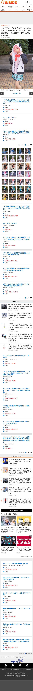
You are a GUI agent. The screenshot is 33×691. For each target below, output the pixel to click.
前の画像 (2, 93)
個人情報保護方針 (28, 669)
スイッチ (16, 6)
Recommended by (24, 556)
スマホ (10, 9)
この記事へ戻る (16, 93)
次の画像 (31, 93)
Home (6, 666)
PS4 (30, 6)
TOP (16, 661)
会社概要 (21, 669)
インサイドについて (5, 669)
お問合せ (12, 669)
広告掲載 (17, 669)
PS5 (23, 6)
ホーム (3, 6)
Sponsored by (21, 145)
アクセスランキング (10, 6)
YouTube (27, 666)
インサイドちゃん (29, 10)
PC (16, 9)
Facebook (12, 666)
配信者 (23, 9)
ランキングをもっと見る (16, 510)
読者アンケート (3, 10)
